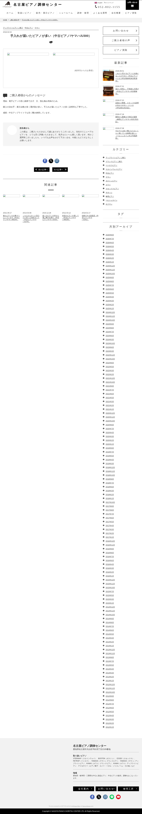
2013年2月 (110, 677)
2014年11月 (110, 611)
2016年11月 (110, 545)
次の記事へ (58, 170)
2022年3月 (110, 371)
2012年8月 (110, 700)
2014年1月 (110, 646)
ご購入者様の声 (121, 40)
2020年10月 (110, 421)
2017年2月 (110, 533)
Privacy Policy (76, 806)
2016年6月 (110, 560)
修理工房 (128, 789)
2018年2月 (110, 495)
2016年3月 (110, 568)
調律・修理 (83, 13)
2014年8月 (110, 623)
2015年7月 (110, 592)
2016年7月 (110, 557)
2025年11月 (110, 270)
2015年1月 (110, 603)
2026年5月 (110, 247)
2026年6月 (110, 243)
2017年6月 (110, 518)
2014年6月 (110, 630)
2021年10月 (110, 382)
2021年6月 (110, 394)
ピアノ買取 (131, 13)
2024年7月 (110, 332)
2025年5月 (110, 293)
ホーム (10, 13)
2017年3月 (110, 529)
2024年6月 (110, 336)
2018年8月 (110, 479)
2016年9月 (110, 549)
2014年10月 (110, 615)
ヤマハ (37, 28)
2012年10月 (110, 692)
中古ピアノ (29, 28)
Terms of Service (87, 806)
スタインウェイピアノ (114, 169)
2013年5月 (110, 665)
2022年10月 (110, 359)
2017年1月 (110, 537)
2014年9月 (110, 619)
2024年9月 (110, 324)
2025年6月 (110, 289)
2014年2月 (110, 642)
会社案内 (83, 789)
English (100, 2)
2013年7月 (110, 661)
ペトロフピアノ (111, 165)
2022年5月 (110, 367)
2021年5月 (110, 398)
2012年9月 (110, 696)
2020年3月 (110, 436)
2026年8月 (110, 235)
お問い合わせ (121, 30)
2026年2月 (110, 258)
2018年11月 (110, 471)
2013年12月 (110, 650)
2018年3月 (110, 491)
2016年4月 (110, 564)
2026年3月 (110, 254)
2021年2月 (110, 405)
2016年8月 (110, 553)
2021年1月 (110, 409)
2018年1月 (110, 498)
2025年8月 (110, 281)
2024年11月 (110, 316)
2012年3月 (110, 719)
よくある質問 (100, 13)
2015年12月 (110, 580)
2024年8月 (110, 328)
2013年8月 (110, 657)
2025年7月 (110, 285)
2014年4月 (110, 638)
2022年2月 (110, 374)
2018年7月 (110, 483)
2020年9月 (110, 425)
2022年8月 (110, 363)
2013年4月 (110, 669)
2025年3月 (110, 301)
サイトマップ (109, 2)
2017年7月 (110, 514)
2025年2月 (110, 305)
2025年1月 (110, 309)
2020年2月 (110, 440)
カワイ (108, 185)
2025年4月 (110, 297)
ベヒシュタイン (111, 200)
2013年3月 (110, 673)
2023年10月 (110, 343)
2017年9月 (110, 506)
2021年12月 (110, 378)
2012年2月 (110, 723)
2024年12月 (110, 312)
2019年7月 (110, 452)
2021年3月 (110, 402)
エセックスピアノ (112, 189)
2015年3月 (110, 599)
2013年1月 (110, 681)
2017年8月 (110, 510)
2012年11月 (110, 688)
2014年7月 (110, 626)
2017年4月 (110, 526)
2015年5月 (110, 595)
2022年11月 (110, 355)
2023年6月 (110, 347)
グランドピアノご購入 (114, 162)
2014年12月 (110, 607)
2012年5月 (110, 712)
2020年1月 (110, 444)
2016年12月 (110, 541)
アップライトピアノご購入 (13, 28)
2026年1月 (110, 262)
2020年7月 (110, 429)
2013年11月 (110, 654)
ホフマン (109, 204)
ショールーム (66, 13)
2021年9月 (110, 386)
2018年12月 (110, 467)
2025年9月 (110, 278)
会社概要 (116, 13)
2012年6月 (110, 708)
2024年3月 (110, 340)
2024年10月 (110, 320)
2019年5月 (110, 456)
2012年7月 (110, 704)
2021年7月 (110, 390)
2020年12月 (110, 413)
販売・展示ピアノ (45, 13)
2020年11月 (110, 417)
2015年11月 (110, 584)
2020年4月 (110, 433)
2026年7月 (110, 239)
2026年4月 (110, 250)
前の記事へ (43, 170)
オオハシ (109, 193)
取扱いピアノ (25, 13)
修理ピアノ (110, 196)
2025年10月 (110, 274)
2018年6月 (110, 487)
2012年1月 (110, 727)
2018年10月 (110, 475)
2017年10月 (110, 502)
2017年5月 (110, 522)
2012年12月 (110, 685)
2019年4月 (110, 460)
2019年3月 (110, 464)
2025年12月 (110, 266)
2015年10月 (110, 588)
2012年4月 (110, 716)
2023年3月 (110, 351)
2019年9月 (110, 448)
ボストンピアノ (111, 181)
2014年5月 (110, 634)
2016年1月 (110, 576)
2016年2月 (110, 572)
